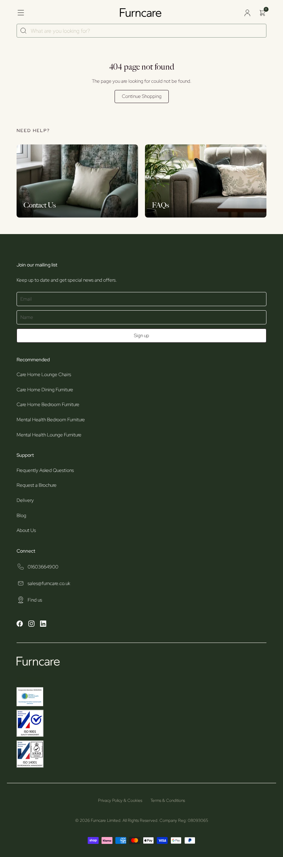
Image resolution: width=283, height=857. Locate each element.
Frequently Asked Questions (45, 470)
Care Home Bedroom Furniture (48, 404)
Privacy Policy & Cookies (120, 800)
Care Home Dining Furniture (45, 389)
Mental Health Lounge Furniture (49, 435)
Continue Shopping (142, 96)
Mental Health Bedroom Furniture (51, 419)
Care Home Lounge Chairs (44, 374)
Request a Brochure (37, 485)
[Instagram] (31, 625)
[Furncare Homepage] (141, 12)
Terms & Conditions (167, 800)
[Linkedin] (43, 625)
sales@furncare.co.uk (49, 583)
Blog (21, 515)
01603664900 (43, 567)
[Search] (23, 31)
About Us (26, 530)
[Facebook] (20, 625)
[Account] (247, 13)
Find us (35, 600)
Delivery (25, 500)
